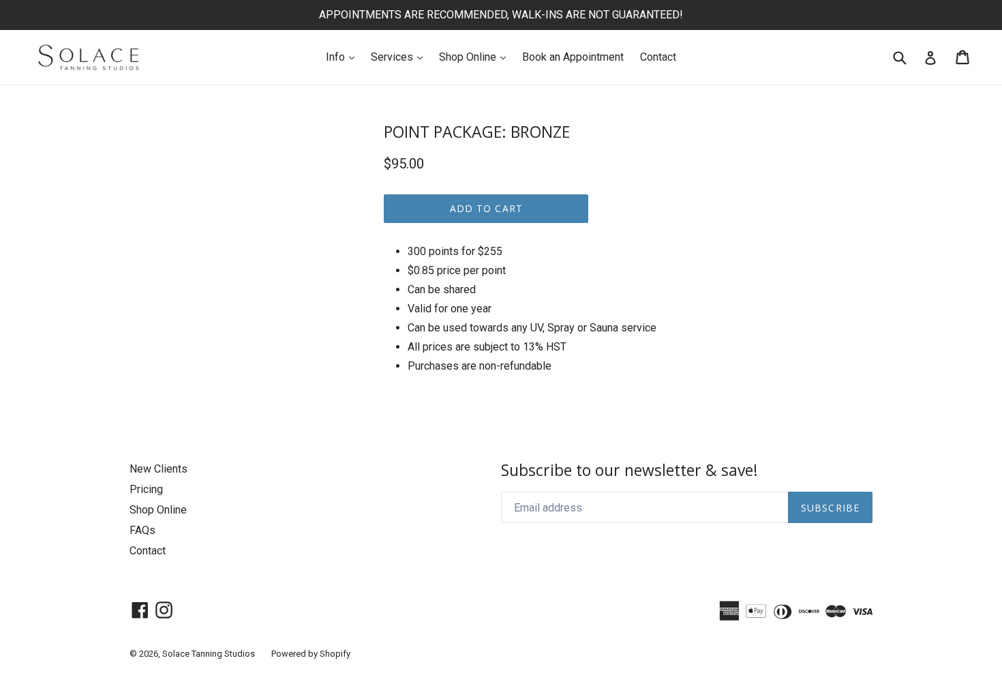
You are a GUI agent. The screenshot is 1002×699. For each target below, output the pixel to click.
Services (400, 56)
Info (343, 56)
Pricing (146, 489)
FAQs (142, 530)
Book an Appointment (573, 56)
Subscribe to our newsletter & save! (629, 470)
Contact (658, 56)
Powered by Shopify (310, 654)
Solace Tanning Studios (208, 654)
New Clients (158, 468)
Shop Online (476, 56)
